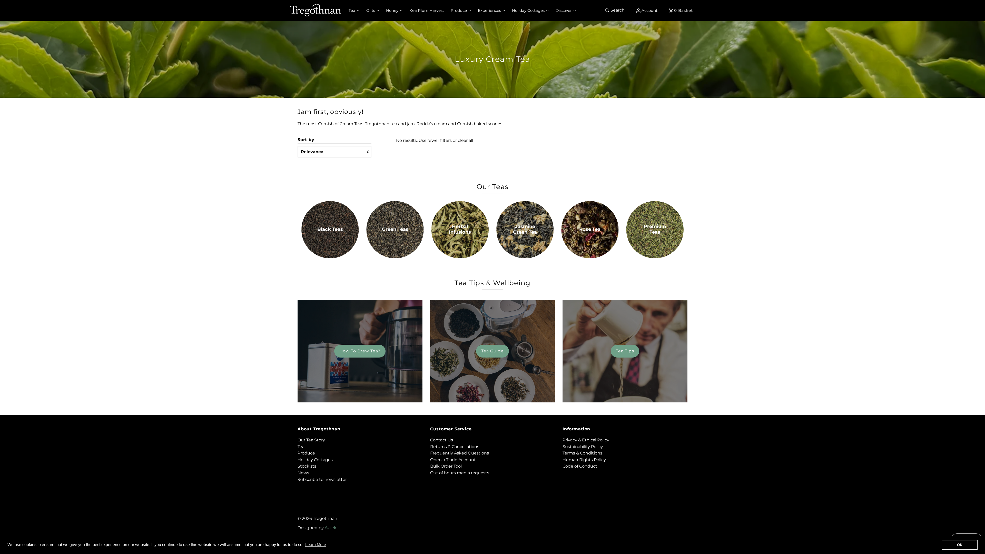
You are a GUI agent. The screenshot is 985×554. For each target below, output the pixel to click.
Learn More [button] (315, 544)
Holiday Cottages (315, 459)
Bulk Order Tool (446, 466)
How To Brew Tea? (359, 351)
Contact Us (441, 440)
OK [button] (959, 545)
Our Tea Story (311, 440)
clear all (465, 140)
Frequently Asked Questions (459, 453)
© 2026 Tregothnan (317, 518)
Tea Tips (625, 351)
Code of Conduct (580, 466)
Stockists (307, 466)
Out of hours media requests (459, 472)
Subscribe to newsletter (322, 479)
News (303, 472)
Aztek (331, 527)
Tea (301, 446)
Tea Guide (492, 351)
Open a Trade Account (453, 459)
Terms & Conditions (582, 453)
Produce (306, 453)
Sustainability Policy (583, 446)
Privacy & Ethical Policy (586, 440)
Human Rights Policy (584, 459)
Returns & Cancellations (454, 446)
